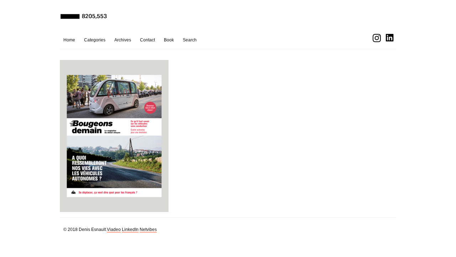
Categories (94, 39)
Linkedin (390, 38)
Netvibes (148, 229)
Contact (147, 39)
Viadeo (114, 229)
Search (190, 39)
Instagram (377, 38)
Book (169, 39)
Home (69, 39)
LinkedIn (130, 229)
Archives (122, 39)
